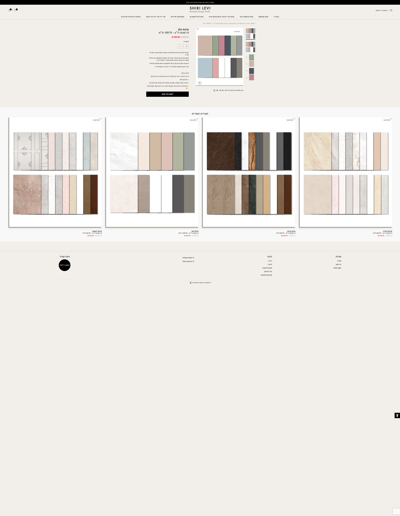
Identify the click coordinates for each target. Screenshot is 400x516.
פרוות (270, 264)
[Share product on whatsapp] (214, 90)
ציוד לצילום (268, 271)
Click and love (187, 261)
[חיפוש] (391, 10)
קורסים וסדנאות (266, 275)
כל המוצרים (241, 23)
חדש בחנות (232, 23)
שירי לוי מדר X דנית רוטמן (155, 16)
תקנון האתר (337, 268)
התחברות (385, 10)
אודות (339, 261)
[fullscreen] (199, 83)
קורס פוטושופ (263, 16)
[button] (397, 415)
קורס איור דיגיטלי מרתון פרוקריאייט (221, 16)
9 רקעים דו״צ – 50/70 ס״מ (382, 232)
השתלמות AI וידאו (177, 16)
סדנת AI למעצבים (196, 16)
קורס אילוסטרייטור (246, 16)
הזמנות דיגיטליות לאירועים (131, 16)
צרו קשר (338, 264)
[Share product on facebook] (217, 90)
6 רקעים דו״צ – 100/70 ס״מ (188, 232)
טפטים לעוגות (267, 268)
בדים (270, 261)
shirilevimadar (187, 257)
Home (253, 23)
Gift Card (65, 265)
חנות (277, 16)
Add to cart (167, 94)
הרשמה (378, 10)
